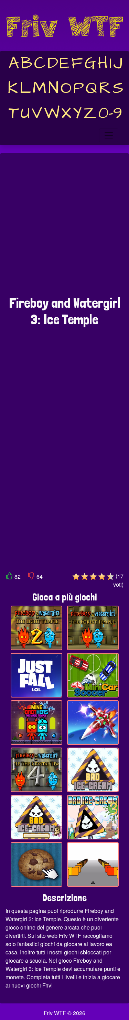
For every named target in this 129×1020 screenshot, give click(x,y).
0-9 (110, 113)
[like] (9, 577)
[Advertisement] (64, 228)
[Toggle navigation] (108, 135)
